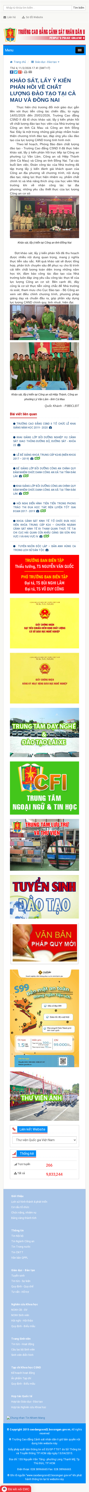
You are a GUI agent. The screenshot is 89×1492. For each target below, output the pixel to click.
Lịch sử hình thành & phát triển (29, 1201)
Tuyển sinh (18, 1275)
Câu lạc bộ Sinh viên (23, 1349)
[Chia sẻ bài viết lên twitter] (15, 71)
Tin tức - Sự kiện (20, 1281)
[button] (45, 62)
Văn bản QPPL (19, 1257)
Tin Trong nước (20, 1246)
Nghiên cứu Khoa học (24, 1304)
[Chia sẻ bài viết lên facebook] (11, 71)
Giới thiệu (17, 1196)
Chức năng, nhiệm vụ (23, 1212)
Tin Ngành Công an (22, 1241)
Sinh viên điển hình (22, 1355)
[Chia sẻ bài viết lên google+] (20, 71)
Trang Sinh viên (20, 1338)
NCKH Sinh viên (20, 1315)
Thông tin (17, 1230)
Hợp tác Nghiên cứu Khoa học (28, 1407)
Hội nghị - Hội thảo (22, 1320)
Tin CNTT (17, 1252)
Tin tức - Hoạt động (22, 1344)
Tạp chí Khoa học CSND (26, 1367)
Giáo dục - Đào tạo (23, 1270)
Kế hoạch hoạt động (23, 1372)
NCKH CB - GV (19, 1309)
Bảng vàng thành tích (24, 1218)
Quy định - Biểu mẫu (23, 1326)
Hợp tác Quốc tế (21, 1396)
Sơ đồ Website (34, 17)
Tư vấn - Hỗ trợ (20, 1291)
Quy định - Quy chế (22, 1286)
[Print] (26, 71)
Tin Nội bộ (17, 1235)
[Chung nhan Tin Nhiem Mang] (26, 1417)
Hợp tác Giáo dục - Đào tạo (27, 1401)
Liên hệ (11, 17)
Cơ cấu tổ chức (20, 1207)
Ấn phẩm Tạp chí (21, 1378)
